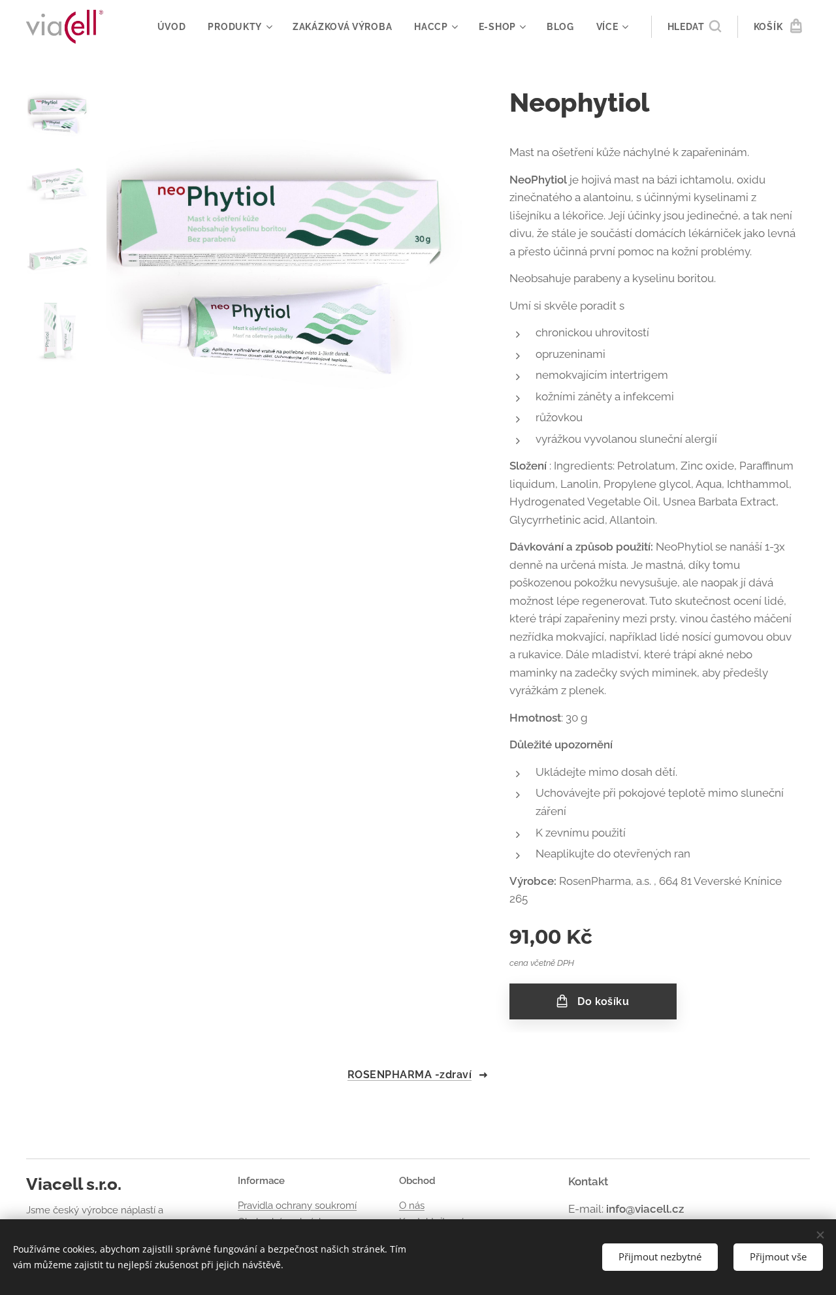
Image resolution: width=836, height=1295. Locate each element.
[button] (694, 26)
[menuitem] (171, 26)
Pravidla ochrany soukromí (297, 1205)
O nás (412, 1205)
